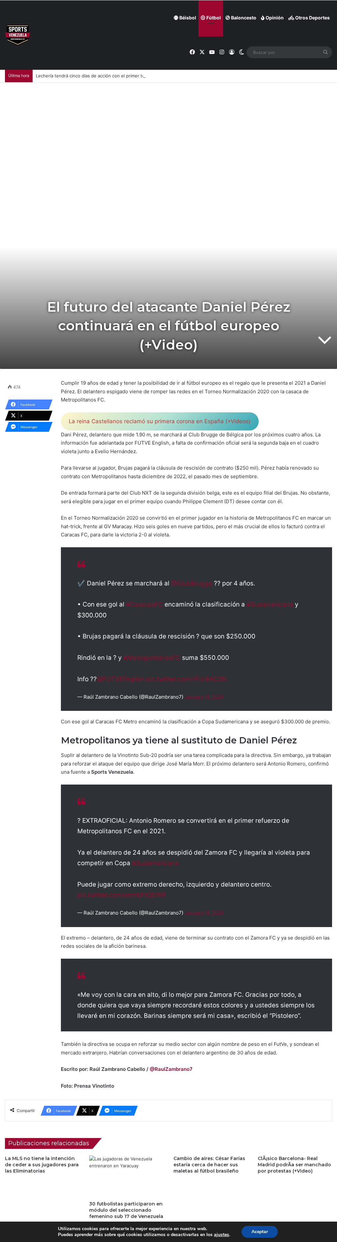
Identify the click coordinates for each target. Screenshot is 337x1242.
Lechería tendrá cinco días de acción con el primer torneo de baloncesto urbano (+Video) (128, 75)
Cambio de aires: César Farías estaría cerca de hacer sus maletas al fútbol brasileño (209, 1164)
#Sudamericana (269, 604)
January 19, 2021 (204, 913)
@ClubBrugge (191, 583)
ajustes (221, 1235)
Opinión (274, 17)
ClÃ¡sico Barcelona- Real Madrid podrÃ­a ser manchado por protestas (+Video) (294, 1164)
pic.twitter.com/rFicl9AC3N (186, 679)
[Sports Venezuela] (17, 35)
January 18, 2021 (204, 697)
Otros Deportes (312, 17)
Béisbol (187, 17)
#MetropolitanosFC (151, 657)
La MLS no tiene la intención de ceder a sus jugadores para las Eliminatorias (42, 1164)
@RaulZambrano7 (171, 1069)
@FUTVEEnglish (120, 679)
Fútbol (213, 17)
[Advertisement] (168, 132)
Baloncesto (243, 17)
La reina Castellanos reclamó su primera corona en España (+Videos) (159, 421)
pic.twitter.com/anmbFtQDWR (121, 895)
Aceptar (259, 1232)
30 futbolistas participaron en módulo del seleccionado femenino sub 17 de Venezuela (126, 1210)
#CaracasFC (144, 604)
